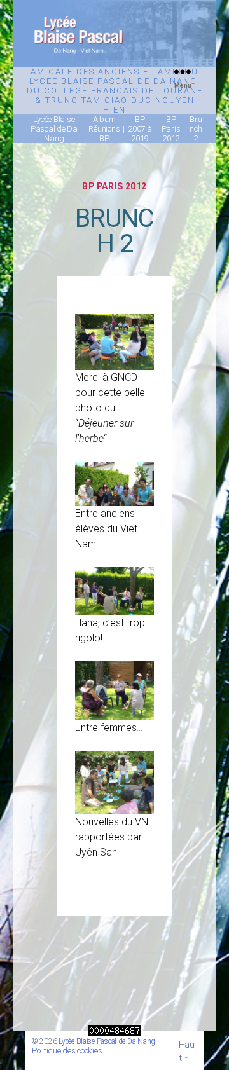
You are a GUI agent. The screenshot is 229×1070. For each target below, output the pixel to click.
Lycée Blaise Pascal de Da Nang (107, 1041)
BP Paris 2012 (114, 186)
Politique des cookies (67, 1050)
